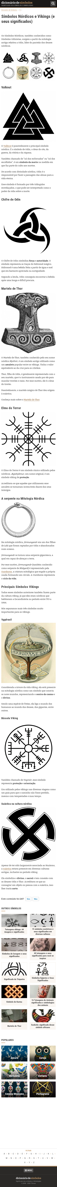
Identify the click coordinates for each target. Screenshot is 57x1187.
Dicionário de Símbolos (9, 10)
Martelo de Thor (32, 399)
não (36, 899)
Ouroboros (6, 571)
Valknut (7, 146)
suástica (7, 868)
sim (28, 899)
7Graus (33, 1183)
